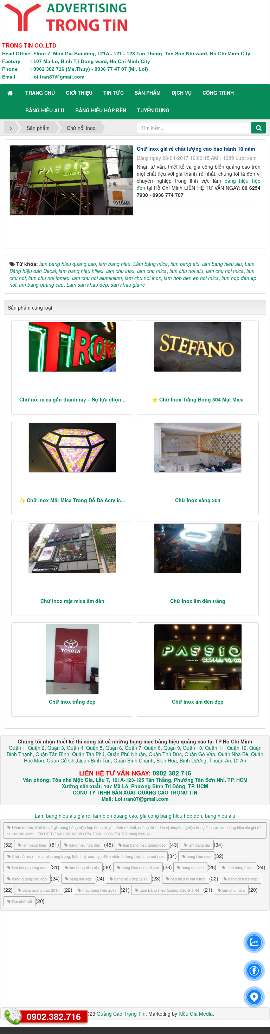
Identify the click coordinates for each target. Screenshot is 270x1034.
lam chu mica (233, 890)
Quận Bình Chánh (134, 760)
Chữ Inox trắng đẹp (72, 701)
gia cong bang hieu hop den (171, 815)
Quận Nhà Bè (233, 754)
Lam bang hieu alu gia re (62, 815)
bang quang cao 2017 (40, 890)
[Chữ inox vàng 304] (198, 448)
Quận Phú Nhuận (126, 754)
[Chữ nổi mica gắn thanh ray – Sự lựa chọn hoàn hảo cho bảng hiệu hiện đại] (72, 347)
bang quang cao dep (29, 879)
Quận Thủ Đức (164, 754)
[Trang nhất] (10, 92)
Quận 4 (75, 747)
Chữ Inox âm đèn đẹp (198, 701)
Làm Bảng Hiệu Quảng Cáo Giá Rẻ (169, 890)
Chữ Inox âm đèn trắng (197, 600)
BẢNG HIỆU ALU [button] (44, 110)
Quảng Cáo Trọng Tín (121, 1013)
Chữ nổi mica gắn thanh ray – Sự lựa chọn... (72, 399)
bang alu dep (80, 879)
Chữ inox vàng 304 (197, 500)
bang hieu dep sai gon (140, 867)
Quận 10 (192, 747)
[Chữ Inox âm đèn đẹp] (198, 657)
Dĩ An (240, 760)
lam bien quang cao (115, 815)
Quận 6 (113, 747)
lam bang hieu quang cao (144, 845)
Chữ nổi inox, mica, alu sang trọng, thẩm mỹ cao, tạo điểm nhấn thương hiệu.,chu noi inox (88, 856)
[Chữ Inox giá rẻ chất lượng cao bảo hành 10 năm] (72, 179)
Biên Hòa (166, 760)
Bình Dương (193, 760)
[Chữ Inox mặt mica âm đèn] (72, 548)
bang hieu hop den (84, 845)
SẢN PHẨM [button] (148, 92)
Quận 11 (214, 747)
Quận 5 (94, 747)
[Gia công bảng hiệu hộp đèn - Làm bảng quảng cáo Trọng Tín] (65, 16)
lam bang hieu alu (84, 867)
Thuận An (220, 760)
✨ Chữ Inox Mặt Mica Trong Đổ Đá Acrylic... (72, 500)
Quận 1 (17, 747)
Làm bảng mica (239, 867)
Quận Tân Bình (52, 754)
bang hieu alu (220, 815)
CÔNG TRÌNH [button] (218, 92)
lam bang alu (199, 845)
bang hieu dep (199, 856)
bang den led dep (242, 879)
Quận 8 (152, 747)
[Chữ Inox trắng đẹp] (72, 659)
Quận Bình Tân (94, 760)
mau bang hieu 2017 (99, 890)
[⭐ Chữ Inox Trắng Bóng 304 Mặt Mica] (198, 347)
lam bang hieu (34, 845)
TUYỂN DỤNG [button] (153, 110)
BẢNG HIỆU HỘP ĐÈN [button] (100, 110)
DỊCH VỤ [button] (182, 92)
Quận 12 (236, 747)
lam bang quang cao (29, 867)
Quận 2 (36, 747)
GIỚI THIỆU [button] (79, 92)
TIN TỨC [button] (113, 92)
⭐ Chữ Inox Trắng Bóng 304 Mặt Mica (198, 399)
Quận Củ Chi (61, 760)
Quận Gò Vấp (200, 754)
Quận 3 (55, 747)
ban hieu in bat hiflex (188, 879)
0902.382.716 (54, 1016)
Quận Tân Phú (88, 754)
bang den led (193, 867)
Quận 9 (171, 747)
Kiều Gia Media (196, 1013)
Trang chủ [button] (40, 92)
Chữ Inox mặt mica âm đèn (72, 600)
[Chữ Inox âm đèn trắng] (198, 548)
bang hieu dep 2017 (131, 879)
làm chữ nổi (22, 901)
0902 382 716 (172, 773)
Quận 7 (133, 747)
